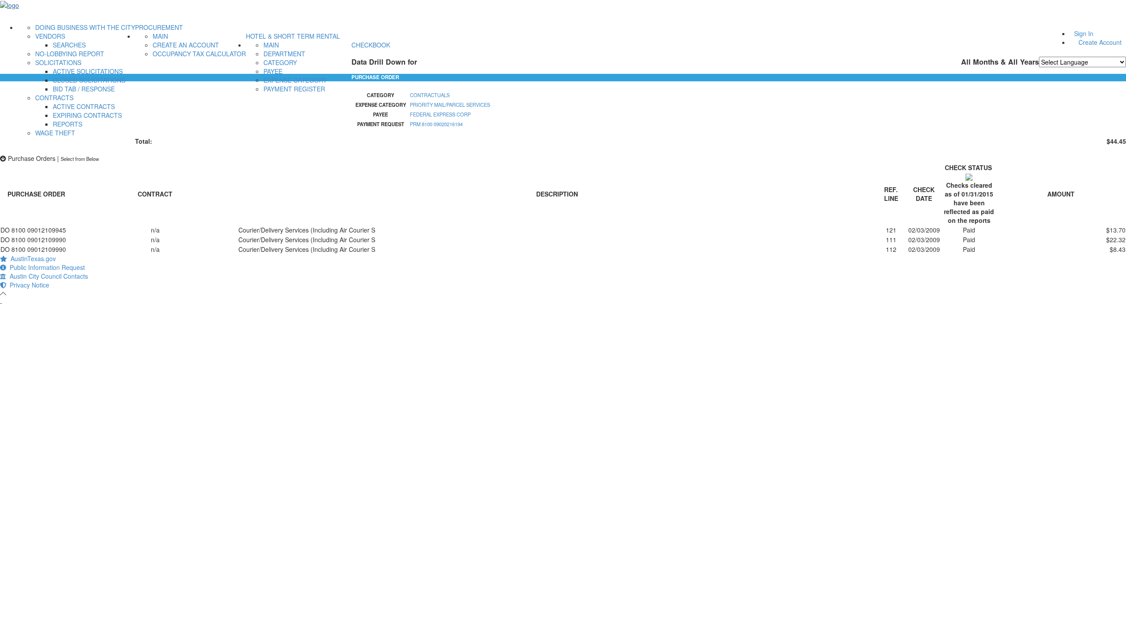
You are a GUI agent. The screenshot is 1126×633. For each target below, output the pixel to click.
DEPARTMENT (284, 53)
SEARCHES (69, 44)
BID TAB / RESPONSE (84, 88)
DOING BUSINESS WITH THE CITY (85, 27)
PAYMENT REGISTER (294, 88)
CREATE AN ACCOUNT (186, 44)
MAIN (160, 36)
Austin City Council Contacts (47, 276)
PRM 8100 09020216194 (436, 123)
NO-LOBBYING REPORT (69, 53)
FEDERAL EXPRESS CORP (440, 114)
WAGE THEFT (55, 132)
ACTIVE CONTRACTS (84, 106)
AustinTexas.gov (31, 258)
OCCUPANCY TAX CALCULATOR (199, 53)
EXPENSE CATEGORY (295, 80)
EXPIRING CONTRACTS (87, 115)
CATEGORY (280, 62)
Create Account (1100, 42)
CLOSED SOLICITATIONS (89, 80)
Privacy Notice (27, 284)
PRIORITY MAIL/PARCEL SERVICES (450, 104)
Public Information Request (45, 267)
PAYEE (272, 71)
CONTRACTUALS (430, 94)
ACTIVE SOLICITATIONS (88, 71)
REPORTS (67, 124)
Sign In (1083, 33)
